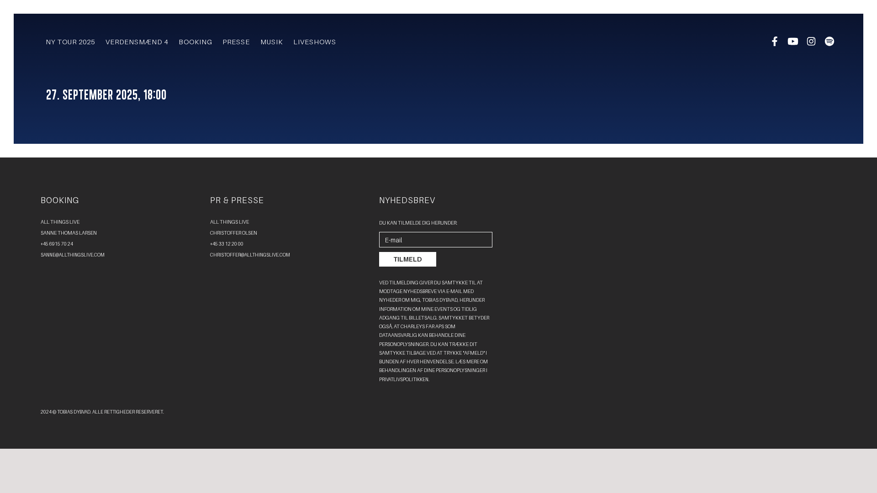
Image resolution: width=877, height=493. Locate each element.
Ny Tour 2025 (70, 41)
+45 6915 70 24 (57, 243)
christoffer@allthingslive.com (250, 254)
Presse (236, 41)
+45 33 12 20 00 (226, 243)
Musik (271, 41)
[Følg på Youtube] (793, 43)
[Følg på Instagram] (812, 43)
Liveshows (314, 41)
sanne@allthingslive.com (73, 254)
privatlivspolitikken (403, 379)
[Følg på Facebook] (775, 43)
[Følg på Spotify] (829, 43)
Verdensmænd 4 (137, 41)
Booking (195, 41)
